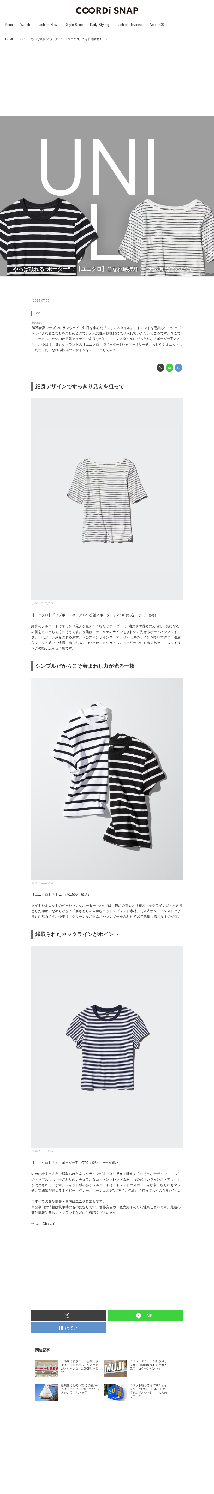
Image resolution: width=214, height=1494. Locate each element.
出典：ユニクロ (42, 603)
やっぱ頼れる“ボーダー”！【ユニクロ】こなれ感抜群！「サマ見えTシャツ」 (103, 269)
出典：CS (207, 274)
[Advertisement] (107, 79)
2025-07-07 (41, 300)
